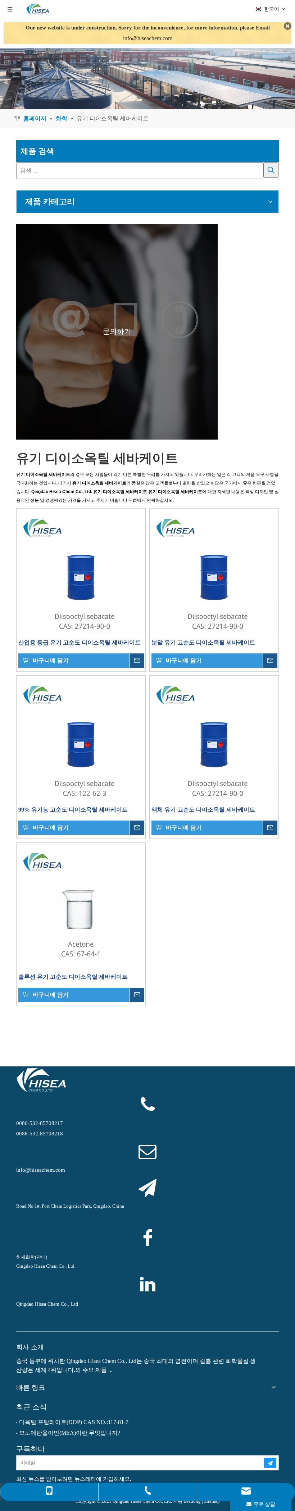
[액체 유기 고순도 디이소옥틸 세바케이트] (214, 739)
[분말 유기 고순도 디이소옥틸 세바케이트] (214, 572)
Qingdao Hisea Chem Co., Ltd (47, 1304)
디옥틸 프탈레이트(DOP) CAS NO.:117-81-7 (73, 1422)
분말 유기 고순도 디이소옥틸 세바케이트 (203, 642)
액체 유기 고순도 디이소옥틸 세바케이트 (203, 810)
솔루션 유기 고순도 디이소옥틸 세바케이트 (73, 977)
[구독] (270, 1463)
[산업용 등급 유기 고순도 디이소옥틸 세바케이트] (81, 572)
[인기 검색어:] (270, 170)
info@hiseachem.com (147, 38)
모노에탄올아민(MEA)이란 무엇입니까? (69, 1433)
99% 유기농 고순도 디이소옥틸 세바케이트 (73, 810)
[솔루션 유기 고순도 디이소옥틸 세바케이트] (81, 906)
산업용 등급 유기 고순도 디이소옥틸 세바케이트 (79, 642)
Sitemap (212, 1501)
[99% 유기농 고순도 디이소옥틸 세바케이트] (81, 739)
